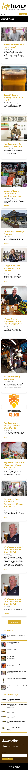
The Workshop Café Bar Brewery (12, 377)
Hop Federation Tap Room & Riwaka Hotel (14, 145)
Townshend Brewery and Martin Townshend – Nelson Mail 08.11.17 (13, 503)
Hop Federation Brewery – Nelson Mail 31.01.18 (12, 425)
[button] (3, 14)
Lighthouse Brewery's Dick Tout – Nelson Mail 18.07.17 (14, 549)
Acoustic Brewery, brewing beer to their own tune (13, 97)
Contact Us (22, 14)
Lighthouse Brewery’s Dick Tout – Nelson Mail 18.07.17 (14, 601)
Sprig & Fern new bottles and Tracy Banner (12, 268)
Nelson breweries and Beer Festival (14, 46)
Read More (6, 60)
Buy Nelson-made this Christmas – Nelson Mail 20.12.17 (14, 465)
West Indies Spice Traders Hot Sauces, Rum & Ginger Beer (13, 321)
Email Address (5, 753)
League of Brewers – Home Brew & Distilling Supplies (13, 193)
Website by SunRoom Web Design (14, 767)
